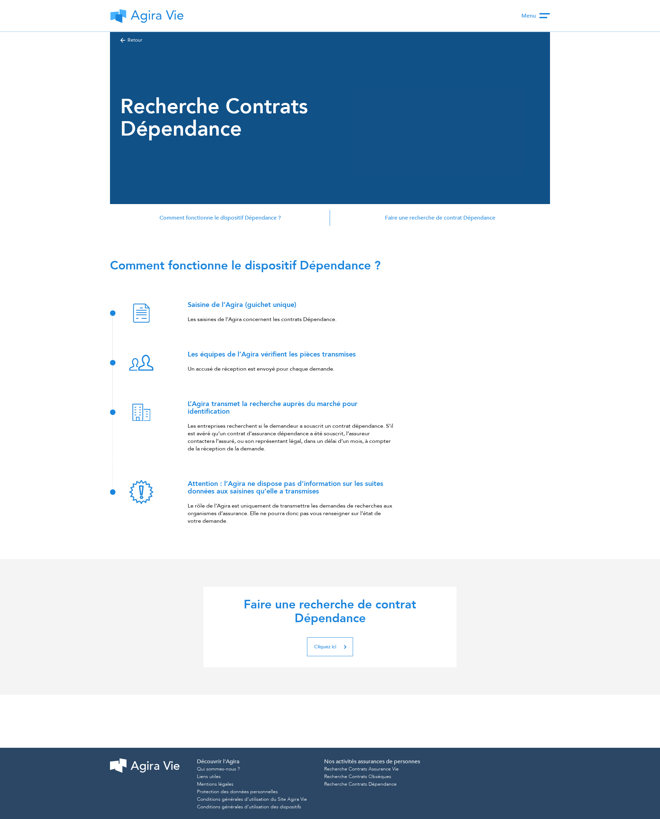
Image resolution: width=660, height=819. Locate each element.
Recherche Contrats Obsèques (357, 776)
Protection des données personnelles (237, 791)
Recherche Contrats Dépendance (360, 784)
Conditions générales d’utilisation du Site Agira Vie (252, 799)
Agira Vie (155, 766)
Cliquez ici (325, 647)
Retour (135, 40)
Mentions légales (215, 784)
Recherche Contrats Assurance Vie (361, 769)
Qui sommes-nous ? (218, 769)
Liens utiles (209, 776)
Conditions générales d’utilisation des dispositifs (249, 807)
